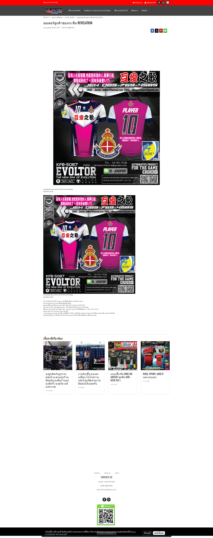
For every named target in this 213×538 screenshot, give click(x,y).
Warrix (117, 473)
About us (107, 473)
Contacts (97, 473)
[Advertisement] (106, 52)
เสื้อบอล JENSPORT (121, 10)
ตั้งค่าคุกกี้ (147, 533)
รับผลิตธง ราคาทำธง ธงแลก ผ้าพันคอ (97, 10)
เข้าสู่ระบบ (138, 3)
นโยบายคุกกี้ (63, 534)
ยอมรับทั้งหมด (159, 533)
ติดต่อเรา (134, 10)
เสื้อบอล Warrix (74, 10)
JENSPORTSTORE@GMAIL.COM (106, 490)
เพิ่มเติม (144, 10)
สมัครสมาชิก (151, 3)
